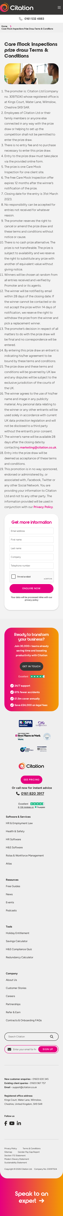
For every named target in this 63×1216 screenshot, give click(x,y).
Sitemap (8, 1152)
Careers (10, 996)
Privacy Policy (10, 1149)
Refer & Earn (13, 1012)
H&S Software (14, 847)
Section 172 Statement (14, 1156)
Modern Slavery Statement (16, 1159)
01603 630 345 (26, 1079)
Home (4, 26)
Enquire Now (31, 588)
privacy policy (31, 600)
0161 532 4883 (34, 18)
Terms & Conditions (32, 1149)
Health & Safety (15, 831)
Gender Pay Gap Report (29, 1152)
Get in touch (31, 666)
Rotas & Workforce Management (25, 855)
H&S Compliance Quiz (19, 949)
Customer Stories (16, 988)
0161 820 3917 (32, 793)
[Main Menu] (59, 7)
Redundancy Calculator (19, 957)
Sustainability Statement (15, 1163)
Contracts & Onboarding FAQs (24, 1020)
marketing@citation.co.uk (38, 447)
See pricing (32, 779)
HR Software (13, 839)
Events (10, 902)
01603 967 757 (25, 1083)
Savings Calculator (17, 941)
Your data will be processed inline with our (31, 598)
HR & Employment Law (19, 823)
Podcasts (11, 910)
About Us (11, 980)
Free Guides (13, 886)
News (9, 894)
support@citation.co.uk (20, 1087)
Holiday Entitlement (17, 933)
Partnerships (13, 1004)
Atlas (9, 863)
